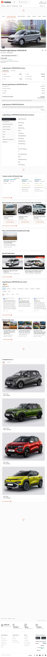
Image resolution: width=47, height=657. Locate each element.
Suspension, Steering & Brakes (8, 124)
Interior (4, 131)
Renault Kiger (5, 496)
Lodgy (3, 16)
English (41, 1)
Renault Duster (6, 428)
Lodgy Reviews (8, 314)
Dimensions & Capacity (6, 126)
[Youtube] (39, 655)
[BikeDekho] (37, 643)
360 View (34, 16)
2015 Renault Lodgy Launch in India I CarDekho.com (10, 271)
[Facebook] (34, 655)
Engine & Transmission (6, 119)
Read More (43, 109)
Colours (28, 16)
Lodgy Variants (8, 197)
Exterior (4, 134)
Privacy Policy (3, 642)
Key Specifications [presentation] (5, 70)
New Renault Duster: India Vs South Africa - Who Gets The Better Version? (9, 332)
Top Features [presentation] (13, 70)
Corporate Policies (4, 643)
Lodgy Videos (7, 276)
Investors (2, 645)
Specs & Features (21, 16)
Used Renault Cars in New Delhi (9, 225)
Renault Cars (7, 501)
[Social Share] (45, 50)
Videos (39, 16)
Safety (4, 136)
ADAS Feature (5, 141)
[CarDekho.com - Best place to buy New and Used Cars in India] (6, 2)
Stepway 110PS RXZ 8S (11, 16)
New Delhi (9, 59)
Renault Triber (6, 393)
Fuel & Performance (6, 121)
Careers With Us (3, 638)
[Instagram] (42, 655)
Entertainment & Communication (8, 139)
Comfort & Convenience (6, 129)
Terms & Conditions (4, 640)
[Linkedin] (45, 655)
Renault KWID (6, 462)
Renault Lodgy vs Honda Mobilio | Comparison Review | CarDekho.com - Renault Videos (34, 271)
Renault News (8, 339)
